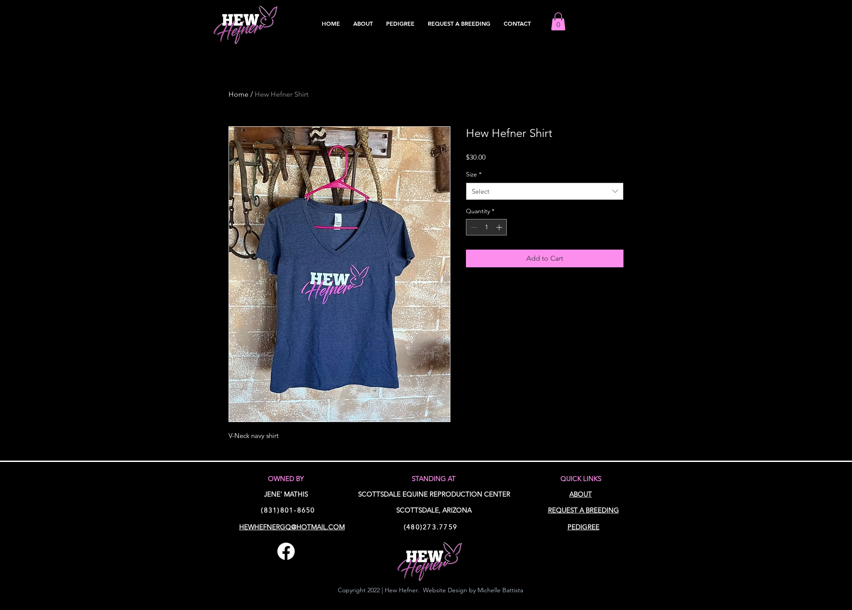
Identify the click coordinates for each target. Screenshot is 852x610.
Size (473, 174)
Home (238, 94)
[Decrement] (472, 227)
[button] (558, 21)
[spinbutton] (486, 227)
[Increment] (499, 227)
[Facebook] (286, 551)
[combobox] (544, 191)
